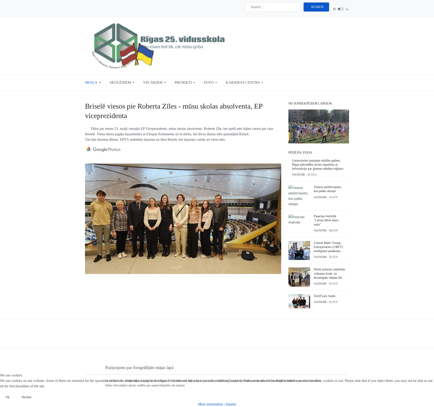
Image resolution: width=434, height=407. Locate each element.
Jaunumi (298, 174)
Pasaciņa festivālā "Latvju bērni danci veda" (326, 220)
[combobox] (273, 7)
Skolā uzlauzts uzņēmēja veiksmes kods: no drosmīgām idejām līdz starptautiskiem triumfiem (329, 274)
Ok (7, 397)
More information (210, 404)
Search (317, 7)
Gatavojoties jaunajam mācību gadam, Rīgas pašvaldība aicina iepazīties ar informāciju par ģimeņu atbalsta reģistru (317, 164)
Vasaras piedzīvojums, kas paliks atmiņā (328, 189)
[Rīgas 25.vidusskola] (159, 46)
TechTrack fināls (324, 296)
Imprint (231, 404)
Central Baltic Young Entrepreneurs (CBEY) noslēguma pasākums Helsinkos (328, 247)
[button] (93, 82)
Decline (26, 397)
